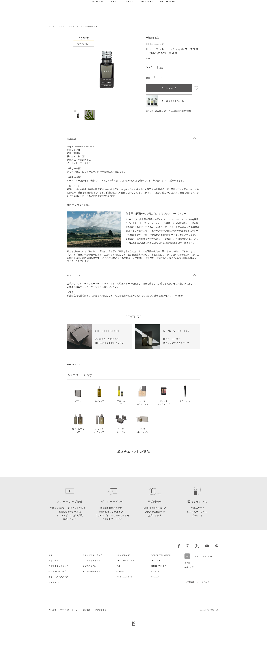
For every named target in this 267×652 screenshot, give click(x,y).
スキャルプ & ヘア (78, 430)
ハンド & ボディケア (99, 430)
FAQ (118, 566)
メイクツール (185, 401)
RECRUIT (154, 571)
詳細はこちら (69, 519)
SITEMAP (154, 577)
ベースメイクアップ (142, 403)
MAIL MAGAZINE (124, 577)
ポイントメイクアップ (164, 403)
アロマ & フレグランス (121, 403)
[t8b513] (78, 115)
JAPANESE (189, 582)
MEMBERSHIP (123, 555)
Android (187, 567)
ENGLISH (205, 582)
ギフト (78, 401)
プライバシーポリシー (69, 610)
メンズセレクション (142, 430)
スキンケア (99, 401)
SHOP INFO (155, 560)
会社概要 (52, 610)
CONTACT (121, 571)
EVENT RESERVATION (160, 555)
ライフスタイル (121, 430)
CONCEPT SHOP (158, 566)
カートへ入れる (169, 88)
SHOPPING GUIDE (125, 560)
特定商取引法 (100, 610)
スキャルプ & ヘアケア (92, 555)
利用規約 (87, 610)
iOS (186, 563)
